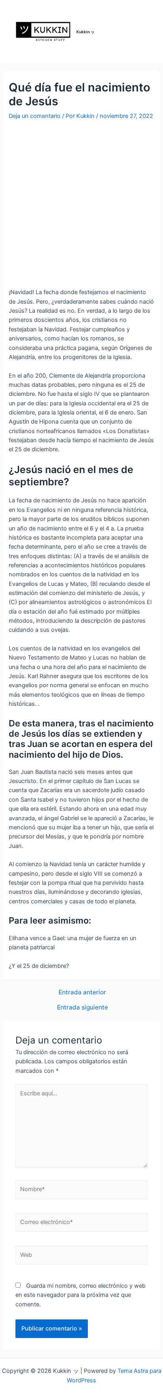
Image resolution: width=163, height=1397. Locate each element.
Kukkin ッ (85, 31)
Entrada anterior (82, 992)
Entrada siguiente (82, 1007)
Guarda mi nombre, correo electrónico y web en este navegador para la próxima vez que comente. (80, 1295)
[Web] (81, 1256)
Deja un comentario (35, 116)
